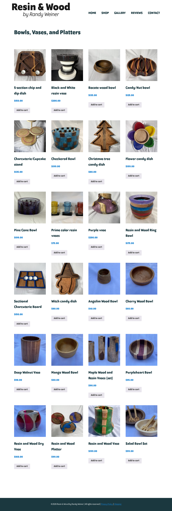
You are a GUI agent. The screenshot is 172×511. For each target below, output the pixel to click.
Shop (105, 13)
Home (92, 13)
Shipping (117, 504)
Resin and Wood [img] (41, 10)
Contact (154, 13)
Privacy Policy (107, 504)
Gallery (120, 13)
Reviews (137, 13)
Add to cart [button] (22, 110)
